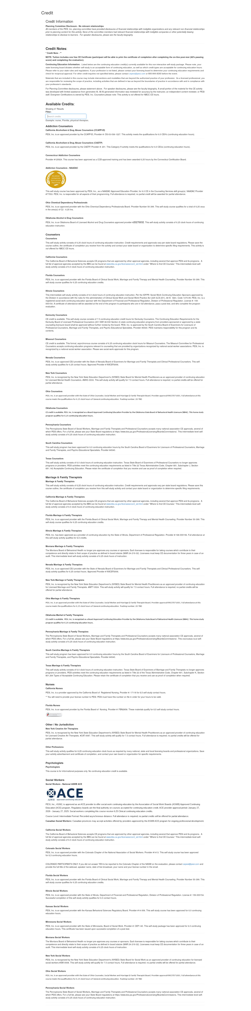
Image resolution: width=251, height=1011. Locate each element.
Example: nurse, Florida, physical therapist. (67, 120)
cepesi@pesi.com (191, 863)
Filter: (49, 111)
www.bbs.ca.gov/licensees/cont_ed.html (124, 263)
